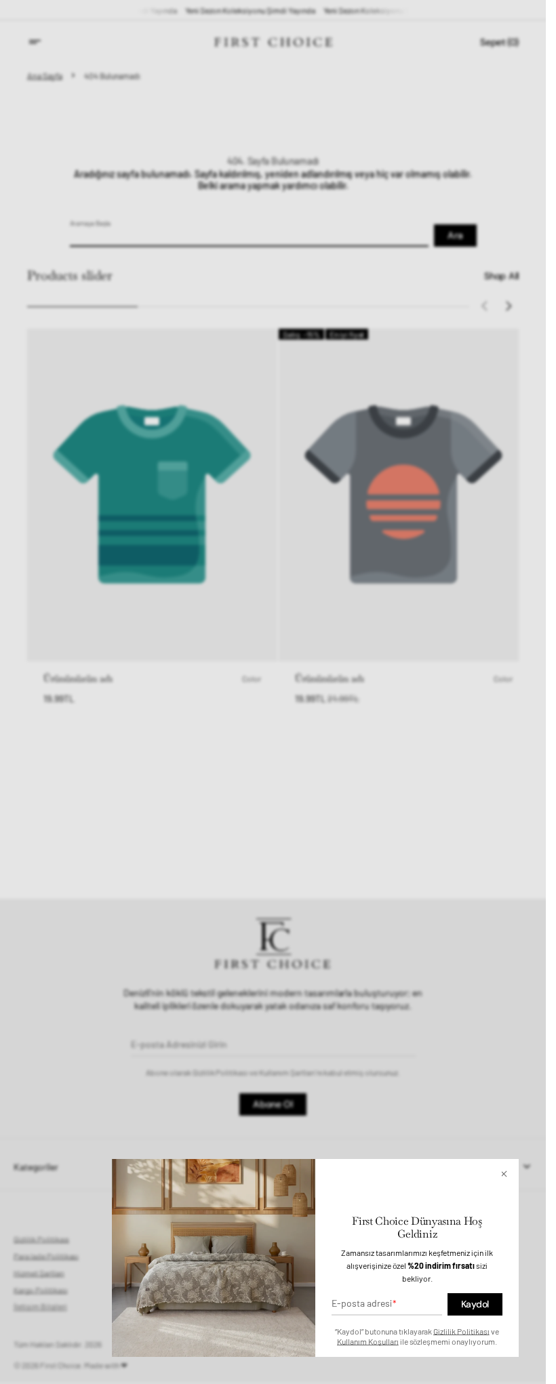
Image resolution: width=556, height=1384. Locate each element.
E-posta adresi (362, 1303)
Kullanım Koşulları (368, 1341)
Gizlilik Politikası (461, 1331)
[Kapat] (507, 1174)
